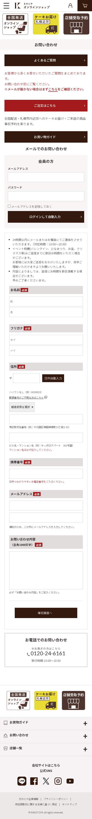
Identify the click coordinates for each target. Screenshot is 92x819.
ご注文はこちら (45, 105)
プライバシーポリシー (56, 799)
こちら (53, 89)
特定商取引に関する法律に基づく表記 (36, 804)
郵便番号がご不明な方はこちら (26, 397)
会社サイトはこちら (46, 765)
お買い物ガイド (45, 137)
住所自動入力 (53, 378)
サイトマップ (69, 804)
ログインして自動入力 (45, 216)
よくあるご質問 (45, 60)
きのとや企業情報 (28, 799)
